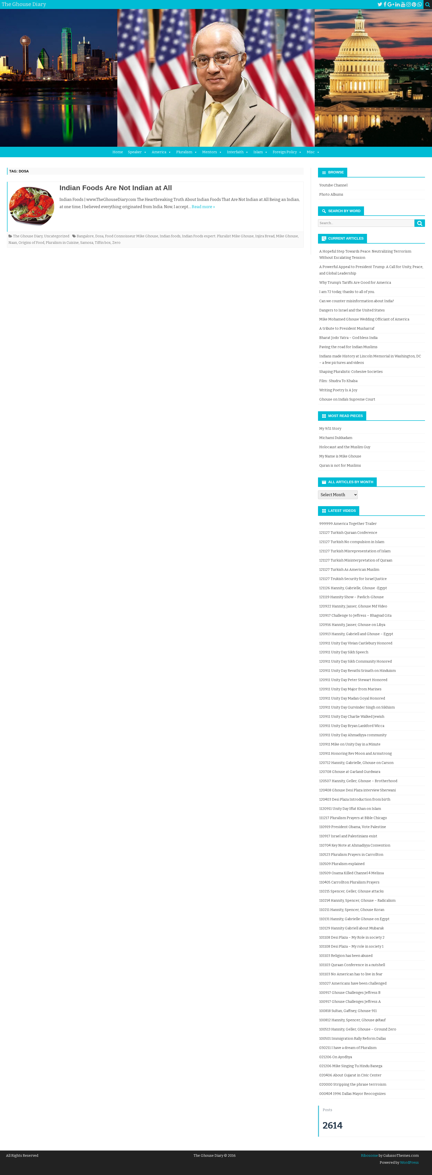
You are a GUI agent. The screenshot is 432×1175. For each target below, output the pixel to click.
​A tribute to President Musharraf (346, 328)
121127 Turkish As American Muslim (349, 570)
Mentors (209, 152)
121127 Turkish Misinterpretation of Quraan (355, 560)
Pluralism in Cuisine (62, 243)
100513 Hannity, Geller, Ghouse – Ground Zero (357, 1029)
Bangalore (85, 236)
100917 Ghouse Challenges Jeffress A (350, 1002)
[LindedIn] (397, 4)
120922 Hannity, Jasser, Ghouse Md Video (353, 606)
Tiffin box (103, 243)
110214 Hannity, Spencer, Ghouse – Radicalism (357, 900)
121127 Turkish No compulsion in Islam (351, 542)
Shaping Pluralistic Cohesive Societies (351, 372)
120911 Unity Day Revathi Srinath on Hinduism (357, 671)
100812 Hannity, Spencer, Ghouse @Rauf (352, 1020)
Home (117, 152)
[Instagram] (408, 4)
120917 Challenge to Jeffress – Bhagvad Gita (355, 615)
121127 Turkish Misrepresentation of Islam (354, 551)
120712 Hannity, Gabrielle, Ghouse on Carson (356, 763)
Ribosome (369, 1156)
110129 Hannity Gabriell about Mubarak (351, 928)
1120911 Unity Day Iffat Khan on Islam (350, 809)
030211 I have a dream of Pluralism (347, 1048)
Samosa (86, 243)
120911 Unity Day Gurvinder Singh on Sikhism (357, 707)
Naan (12, 243)
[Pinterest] (414, 4)
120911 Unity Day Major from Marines (350, 689)
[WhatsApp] (419, 4)
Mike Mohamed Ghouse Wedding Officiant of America (364, 319)
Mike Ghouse (287, 236)
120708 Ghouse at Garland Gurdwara (349, 772)
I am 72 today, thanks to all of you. (347, 292)
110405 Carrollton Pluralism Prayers (349, 882)
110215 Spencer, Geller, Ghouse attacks (351, 891)
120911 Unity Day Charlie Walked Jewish (351, 717)
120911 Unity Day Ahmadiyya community (352, 735)
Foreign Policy (285, 152)
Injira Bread (264, 236)
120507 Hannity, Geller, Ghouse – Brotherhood (358, 781)
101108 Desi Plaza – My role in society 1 (351, 946)
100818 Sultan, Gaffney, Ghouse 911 (348, 1011)
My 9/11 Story (330, 429)
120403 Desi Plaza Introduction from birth (354, 799)
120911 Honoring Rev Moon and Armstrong (355, 753)
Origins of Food (31, 243)
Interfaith (235, 152)
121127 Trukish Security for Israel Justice (353, 579)
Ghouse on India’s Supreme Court (347, 399)
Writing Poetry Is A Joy (338, 390)
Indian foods (170, 236)
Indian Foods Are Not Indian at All (116, 188)
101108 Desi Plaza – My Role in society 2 (351, 937)
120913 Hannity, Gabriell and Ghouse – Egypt (356, 634)
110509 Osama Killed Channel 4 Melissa (351, 873)
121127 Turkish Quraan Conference (348, 533)
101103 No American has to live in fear (350, 974)
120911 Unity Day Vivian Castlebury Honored (355, 643)
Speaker (135, 152)
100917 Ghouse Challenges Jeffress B (349, 993)
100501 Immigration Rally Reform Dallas (352, 1038)
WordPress (409, 1163)
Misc (311, 152)
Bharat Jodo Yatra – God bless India (348, 338)
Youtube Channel (333, 185)
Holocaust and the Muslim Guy (344, 447)
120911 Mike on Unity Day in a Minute (349, 744)
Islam (258, 152)
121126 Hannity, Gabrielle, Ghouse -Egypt (353, 588)
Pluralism (184, 152)
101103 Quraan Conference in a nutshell (352, 965)
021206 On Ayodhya (335, 1057)
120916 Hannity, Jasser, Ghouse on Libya (352, 625)
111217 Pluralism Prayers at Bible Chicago (353, 818)
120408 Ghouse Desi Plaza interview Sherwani (357, 790)
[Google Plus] (391, 4)
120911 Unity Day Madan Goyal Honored (352, 698)
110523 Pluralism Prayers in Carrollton (351, 855)
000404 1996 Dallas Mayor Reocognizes (352, 1094)
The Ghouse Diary (27, 236)
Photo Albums (331, 194)
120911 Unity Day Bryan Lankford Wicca (351, 726)
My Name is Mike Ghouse (340, 456)
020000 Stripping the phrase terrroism (352, 1084)
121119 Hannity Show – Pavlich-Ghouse (351, 597)
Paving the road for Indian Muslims (348, 347)
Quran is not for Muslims (340, 465)
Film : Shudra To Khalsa (338, 381)
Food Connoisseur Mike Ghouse (131, 236)
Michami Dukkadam (335, 438)
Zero (116, 243)
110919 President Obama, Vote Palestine (352, 827)
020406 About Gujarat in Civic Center (350, 1075)
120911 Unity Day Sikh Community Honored (355, 661)
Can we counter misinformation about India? (356, 301)
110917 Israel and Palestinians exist (348, 836)
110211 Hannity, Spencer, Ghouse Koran (351, 910)
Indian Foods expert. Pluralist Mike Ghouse (218, 236)
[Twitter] (380, 4)
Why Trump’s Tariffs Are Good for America (355, 283)
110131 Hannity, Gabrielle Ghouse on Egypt (354, 919)
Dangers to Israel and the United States (352, 310)
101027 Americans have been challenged (352, 983)
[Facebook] (385, 4)
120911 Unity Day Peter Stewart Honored (353, 680)
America (159, 152)
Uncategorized (56, 236)
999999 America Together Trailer (348, 524)
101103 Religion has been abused (345, 956)
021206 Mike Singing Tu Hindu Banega (350, 1066)
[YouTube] (403, 4)
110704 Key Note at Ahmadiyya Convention (354, 845)
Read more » (203, 206)
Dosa (99, 236)
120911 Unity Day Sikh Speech (343, 652)
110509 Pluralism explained (341, 864)
